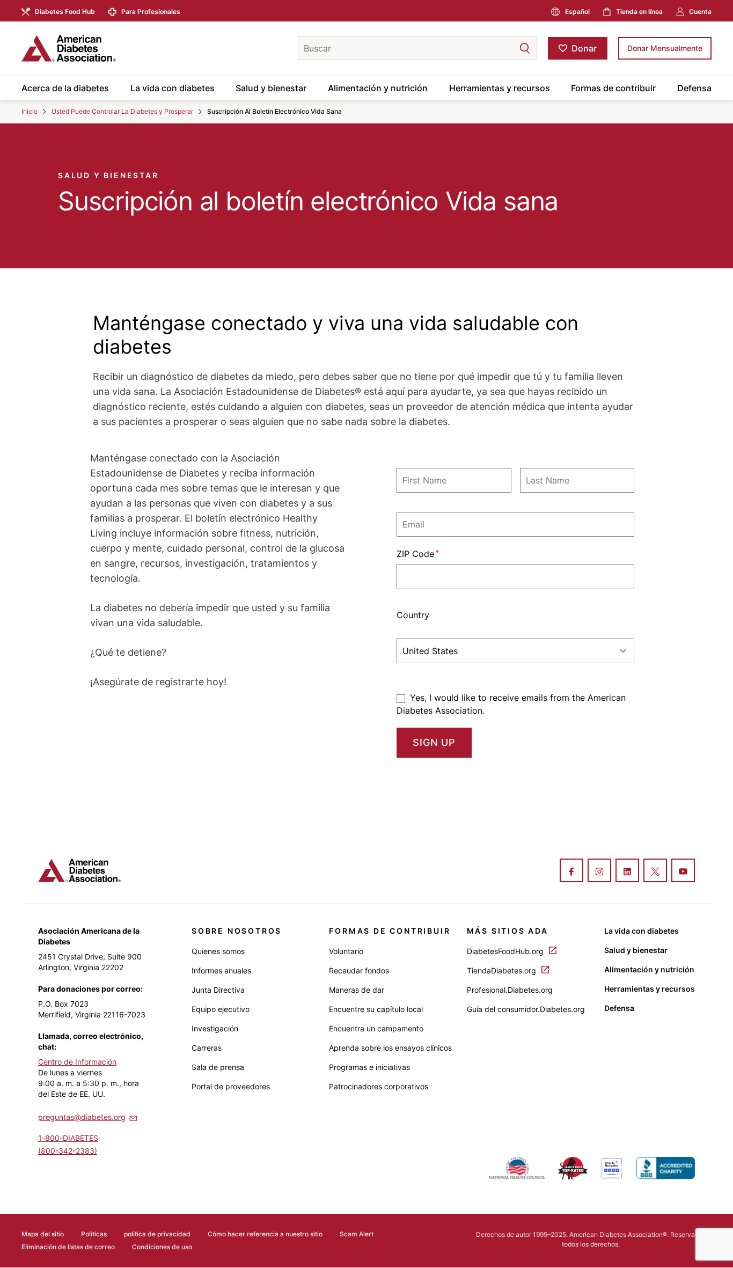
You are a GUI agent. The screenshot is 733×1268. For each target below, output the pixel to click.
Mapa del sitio (42, 1234)
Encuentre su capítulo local (376, 1009)
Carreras (207, 1047)
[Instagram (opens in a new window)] (599, 871)
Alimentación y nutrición (378, 88)
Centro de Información (77, 1061)
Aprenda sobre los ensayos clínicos (390, 1047)
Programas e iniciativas (369, 1067)
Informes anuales (221, 970)
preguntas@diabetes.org (82, 1117)
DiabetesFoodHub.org (506, 951)
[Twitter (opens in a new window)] (655, 871)
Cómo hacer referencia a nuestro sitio (265, 1234)
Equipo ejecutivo (221, 1009)
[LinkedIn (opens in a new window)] (627, 871)
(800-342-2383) (67, 1150)
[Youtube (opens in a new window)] (683, 871)
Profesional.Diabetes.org (510, 989)
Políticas (94, 1234)
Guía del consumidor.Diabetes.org (526, 1009)
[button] (503, 48)
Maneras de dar (356, 989)
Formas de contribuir (613, 88)
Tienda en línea (639, 12)
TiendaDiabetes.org (502, 970)
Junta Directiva (218, 989)
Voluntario (346, 951)
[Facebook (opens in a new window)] (571, 871)
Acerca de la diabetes (65, 88)
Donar (584, 48)
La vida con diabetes (172, 88)
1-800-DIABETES (68, 1137)
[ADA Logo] (107, 48)
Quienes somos (218, 951)
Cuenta (700, 12)
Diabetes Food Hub (65, 12)
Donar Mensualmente (664, 48)
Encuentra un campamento (376, 1028)
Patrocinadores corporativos (378, 1086)
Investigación (215, 1028)
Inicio (29, 111)
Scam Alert (356, 1234)
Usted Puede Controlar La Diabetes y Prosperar (122, 111)
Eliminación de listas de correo (68, 1247)
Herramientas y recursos (499, 88)
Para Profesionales (150, 12)
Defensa (694, 88)
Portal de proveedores (231, 1086)
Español (577, 12)
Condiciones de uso (162, 1247)
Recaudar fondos (359, 970)
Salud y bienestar (271, 88)
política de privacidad (157, 1234)
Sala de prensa (218, 1067)
